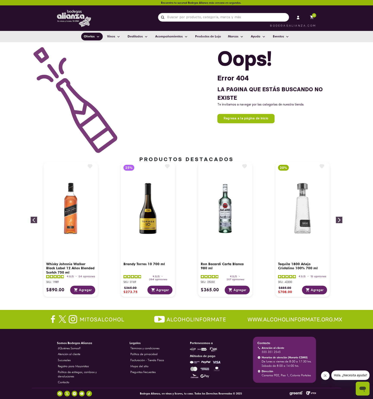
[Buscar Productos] (163, 17)
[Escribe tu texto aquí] (186, 320)
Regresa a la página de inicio (246, 118)
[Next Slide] (339, 220)
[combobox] (223, 17)
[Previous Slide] (34, 220)
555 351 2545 (271, 352)
